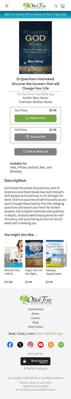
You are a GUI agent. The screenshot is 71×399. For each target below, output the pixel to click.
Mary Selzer (40, 98)
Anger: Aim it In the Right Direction (33, 273)
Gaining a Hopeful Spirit (54, 272)
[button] (56, 6)
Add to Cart (37, 118)
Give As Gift (37, 137)
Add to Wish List (37, 151)
